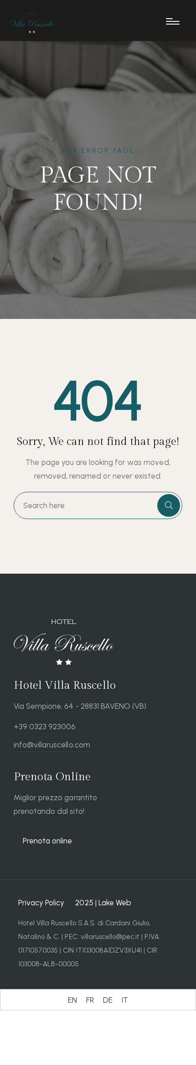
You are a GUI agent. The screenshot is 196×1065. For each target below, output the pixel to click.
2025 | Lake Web (103, 902)
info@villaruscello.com (52, 744)
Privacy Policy (41, 902)
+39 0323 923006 (45, 726)
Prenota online (47, 840)
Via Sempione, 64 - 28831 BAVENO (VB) (80, 706)
